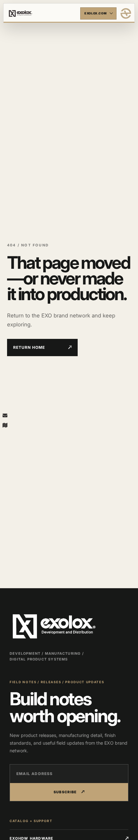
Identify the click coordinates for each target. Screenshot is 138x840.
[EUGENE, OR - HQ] (5, 425)
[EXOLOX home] (126, 13)
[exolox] (43, 13)
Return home (29, 347)
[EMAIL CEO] (5, 415)
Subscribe (65, 792)
